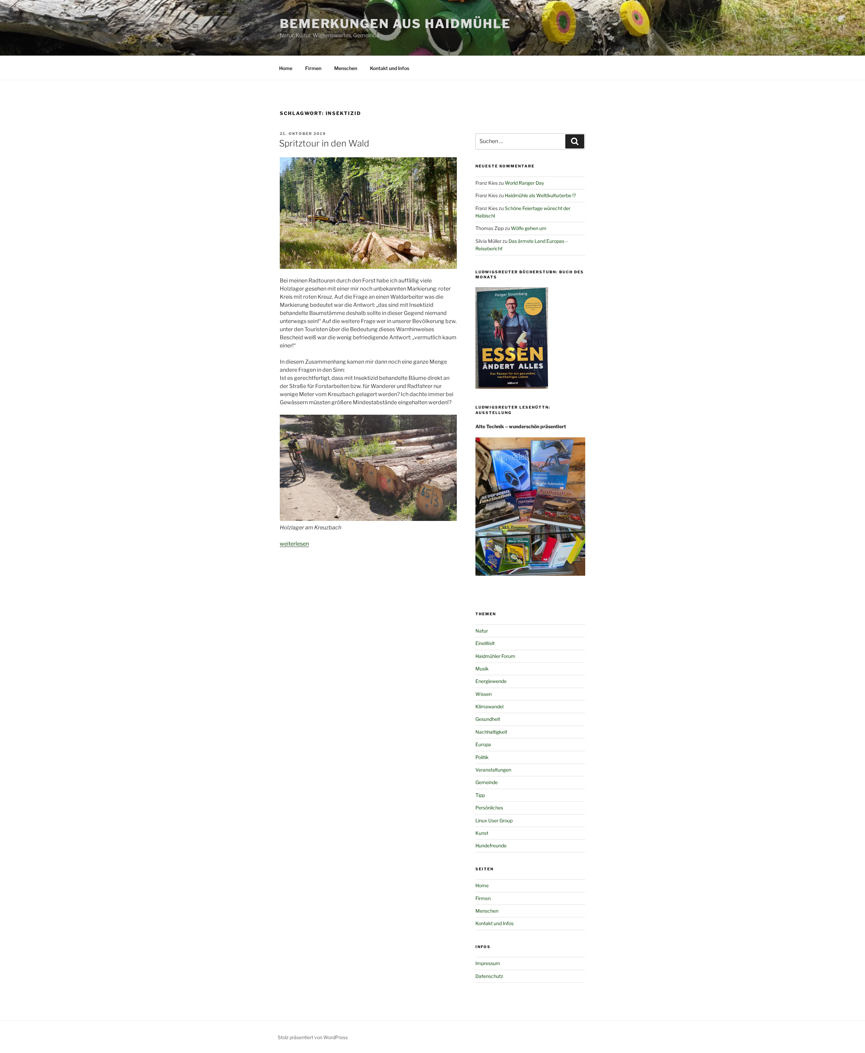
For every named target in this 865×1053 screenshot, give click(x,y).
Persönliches (489, 807)
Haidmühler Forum (495, 656)
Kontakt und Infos (389, 68)
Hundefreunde (490, 845)
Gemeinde (486, 782)
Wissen (483, 694)
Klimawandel (489, 706)
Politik (482, 757)
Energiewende (490, 681)
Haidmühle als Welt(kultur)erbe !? (540, 195)
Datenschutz (489, 976)
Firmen (313, 68)
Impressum (487, 963)
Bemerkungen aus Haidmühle (395, 23)
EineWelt (485, 643)
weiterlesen (294, 544)
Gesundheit (487, 719)
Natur (481, 631)
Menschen (345, 68)
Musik (482, 668)
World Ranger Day (524, 183)
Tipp (480, 795)
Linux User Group (494, 820)
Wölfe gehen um (528, 228)
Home (285, 68)
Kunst (481, 833)
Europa (483, 744)
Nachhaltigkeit (491, 732)
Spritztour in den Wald (324, 143)
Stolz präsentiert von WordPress (313, 1037)
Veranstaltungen (493, 770)
